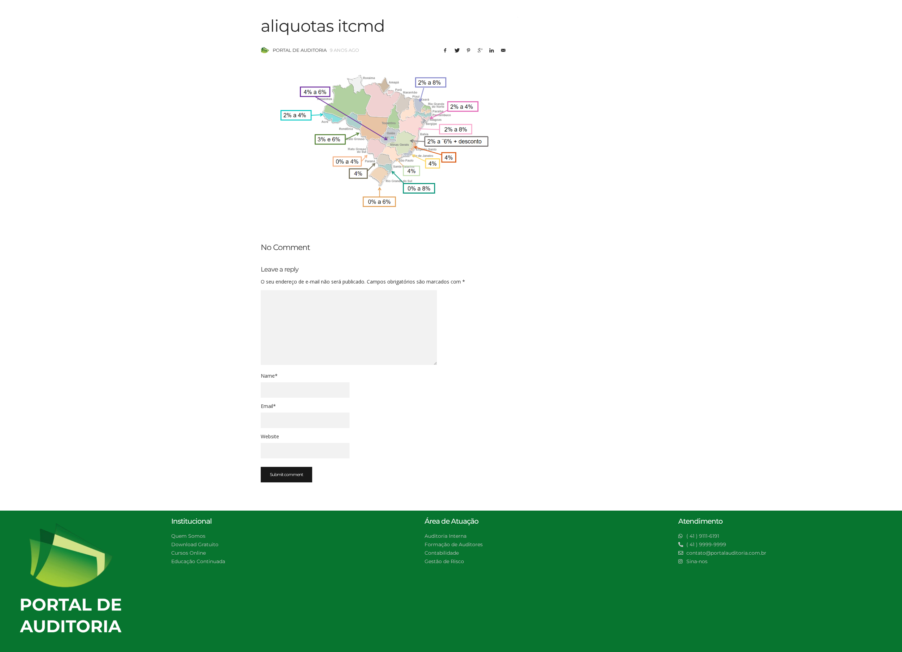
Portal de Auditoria (300, 50)
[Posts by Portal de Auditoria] (265, 50)
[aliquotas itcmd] (384, 138)
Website (270, 436)
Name (269, 375)
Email (268, 406)
